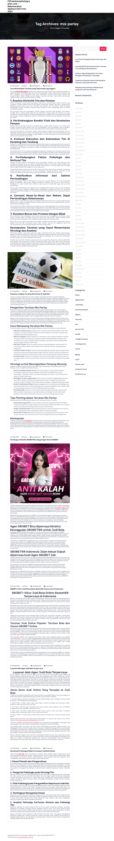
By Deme (24, 86)
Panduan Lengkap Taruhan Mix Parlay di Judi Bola (30, 294)
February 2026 (79, 131)
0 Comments (48, 86)
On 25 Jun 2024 (15, 586)
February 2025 (79, 177)
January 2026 (79, 135)
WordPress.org (80, 374)
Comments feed (81, 369)
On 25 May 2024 (15, 665)
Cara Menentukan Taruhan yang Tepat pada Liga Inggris (32, 89)
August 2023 (79, 246)
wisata (77, 349)
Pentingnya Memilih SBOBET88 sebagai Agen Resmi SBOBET (34, 440)
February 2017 (79, 284)
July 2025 (78, 158)
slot (76, 324)
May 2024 (78, 212)
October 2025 (79, 147)
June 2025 (78, 162)
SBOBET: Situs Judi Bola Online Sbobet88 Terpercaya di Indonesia (36, 589)
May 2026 (78, 120)
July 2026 (78, 112)
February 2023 (79, 269)
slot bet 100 (79, 329)
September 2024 (80, 196)
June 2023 (78, 254)
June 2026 (78, 116)
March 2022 (78, 277)
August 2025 (79, 154)
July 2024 (78, 204)
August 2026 (79, 108)
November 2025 (80, 143)
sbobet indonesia (62, 507)
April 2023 (78, 261)
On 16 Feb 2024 (14, 748)
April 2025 (78, 169)
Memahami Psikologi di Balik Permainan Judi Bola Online (32, 751)
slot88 (77, 334)
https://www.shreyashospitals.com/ (28, 720)
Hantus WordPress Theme (25, 837)
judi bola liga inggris (21, 91)
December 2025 (80, 139)
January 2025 (79, 181)
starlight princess (81, 339)
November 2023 (80, 235)
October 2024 (79, 192)
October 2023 (79, 238)
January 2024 (79, 227)
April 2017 (78, 280)
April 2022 (78, 273)
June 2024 (78, 208)
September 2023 (80, 242)
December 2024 (80, 185)
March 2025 (78, 173)
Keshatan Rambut (81, 310)
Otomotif (78, 319)
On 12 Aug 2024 (14, 291)
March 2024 (78, 219)
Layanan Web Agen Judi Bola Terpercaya (26, 668)
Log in (77, 359)
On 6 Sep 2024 (14, 86)
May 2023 (78, 258)
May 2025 (78, 166)
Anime (77, 295)
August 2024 (79, 200)
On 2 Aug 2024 (14, 437)
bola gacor (28, 420)
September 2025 (80, 150)
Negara (77, 314)
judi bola (16, 637)
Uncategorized (35, 86)
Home (46, 28)
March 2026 (78, 127)
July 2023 (78, 250)
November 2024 (80, 189)
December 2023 (80, 231)
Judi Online (79, 305)
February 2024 (79, 223)
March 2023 (78, 265)
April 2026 (78, 124)
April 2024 (78, 215)
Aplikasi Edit (79, 300)
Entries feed (79, 364)
